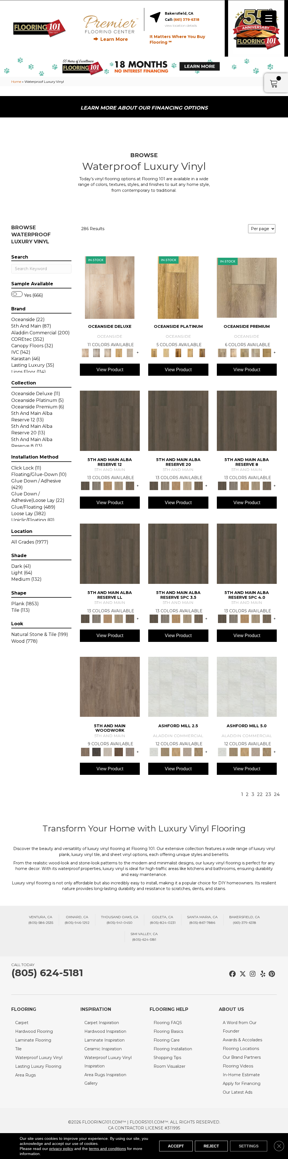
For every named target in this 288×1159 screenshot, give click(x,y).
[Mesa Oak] (119, 485)
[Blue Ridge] (96, 485)
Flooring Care (167, 1040)
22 (260, 794)
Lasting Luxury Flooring (38, 1066)
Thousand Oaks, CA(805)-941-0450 (119, 920)
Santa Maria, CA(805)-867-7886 (202, 920)
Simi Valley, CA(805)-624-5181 (144, 937)
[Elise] (165, 751)
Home (16, 81)
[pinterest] (271, 974)
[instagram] (251, 974)
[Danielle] (198, 751)
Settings (248, 1146)
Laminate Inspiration (104, 1040)
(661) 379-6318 (186, 19)
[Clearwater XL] (247, 287)
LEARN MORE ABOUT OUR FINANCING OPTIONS (144, 108)
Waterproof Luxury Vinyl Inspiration (108, 1062)
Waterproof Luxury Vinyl (38, 1057)
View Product (109, 369)
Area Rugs (25, 1075)
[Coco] (119, 352)
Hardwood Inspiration (105, 1031)
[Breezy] (96, 352)
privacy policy (61, 1148)
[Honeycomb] (107, 485)
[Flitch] (130, 751)
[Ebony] (96, 751)
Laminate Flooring (33, 1040)
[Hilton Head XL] (244, 352)
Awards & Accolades (242, 1039)
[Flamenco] (233, 352)
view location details (181, 26)
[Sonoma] (190, 352)
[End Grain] (107, 751)
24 (277, 794)
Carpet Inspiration (101, 1022)
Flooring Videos (238, 1066)
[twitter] (241, 974)
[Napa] (166, 352)
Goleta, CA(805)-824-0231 (163, 920)
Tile (18, 1048)
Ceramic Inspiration (103, 1048)
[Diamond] (130, 352)
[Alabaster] (178, 686)
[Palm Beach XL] (256, 352)
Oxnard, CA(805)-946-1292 (77, 920)
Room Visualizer (169, 1066)
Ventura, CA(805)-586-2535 (40, 920)
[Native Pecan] (130, 485)
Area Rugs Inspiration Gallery (105, 1079)
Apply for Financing (241, 1083)
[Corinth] (187, 751)
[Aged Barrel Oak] (110, 420)
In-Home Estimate (241, 1074)
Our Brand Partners (242, 1057)
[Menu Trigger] (268, 18)
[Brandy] (109, 287)
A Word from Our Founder (239, 1027)
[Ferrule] (119, 751)
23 (268, 794)
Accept (176, 1146)
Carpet (21, 1022)
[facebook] (232, 974)
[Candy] (107, 352)
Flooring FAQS (168, 1022)
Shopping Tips (167, 1057)
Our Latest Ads (237, 1092)
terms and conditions (107, 1148)
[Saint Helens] (202, 352)
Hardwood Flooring (34, 1031)
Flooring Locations (241, 1048)
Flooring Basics (168, 1031)
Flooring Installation (173, 1048)
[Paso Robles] (178, 352)
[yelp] (261, 974)
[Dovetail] (110, 686)
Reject (211, 1146)
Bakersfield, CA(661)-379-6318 (244, 920)
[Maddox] (176, 751)
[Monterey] (178, 287)
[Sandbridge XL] (267, 352)
